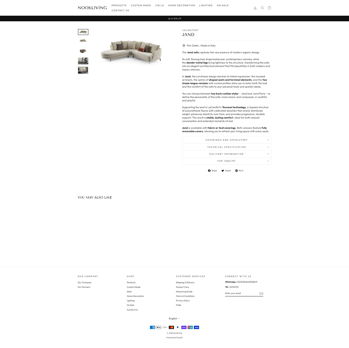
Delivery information (227, 154)
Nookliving (92, 7)
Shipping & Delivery (185, 282)
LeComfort (190, 30)
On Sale (223, 5)
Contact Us (120, 10)
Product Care (182, 287)
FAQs (178, 305)
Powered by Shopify (174, 337)
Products (119, 5)
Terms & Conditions (185, 296)
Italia (159, 5)
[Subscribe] (261, 293)
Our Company (84, 282)
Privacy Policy (183, 300)
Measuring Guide (184, 291)
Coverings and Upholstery (227, 140)
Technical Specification (226, 147)
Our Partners (84, 287)
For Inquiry (226, 161)
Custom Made (141, 5)
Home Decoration (181, 5)
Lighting (206, 5)
